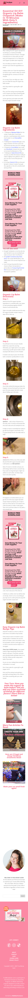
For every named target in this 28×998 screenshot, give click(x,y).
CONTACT (14, 954)
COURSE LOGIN (14, 958)
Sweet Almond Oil (16, 153)
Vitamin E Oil (13, 162)
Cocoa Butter (14, 147)
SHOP (14, 956)
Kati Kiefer (6, 24)
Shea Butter (9, 149)
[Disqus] (14, 822)
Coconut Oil (15, 141)
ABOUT (14, 952)
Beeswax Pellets (16, 132)
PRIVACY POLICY (14, 960)
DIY (19, 24)
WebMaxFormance (17, 996)
